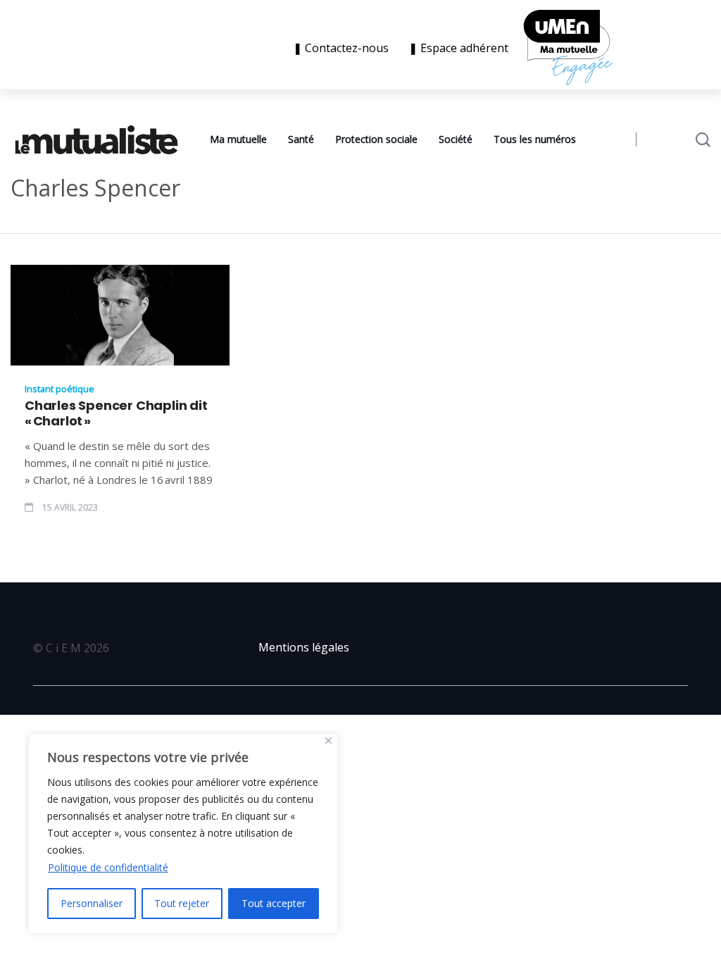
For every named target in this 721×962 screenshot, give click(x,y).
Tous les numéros (535, 139)
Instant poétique (59, 388)
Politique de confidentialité (108, 867)
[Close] (328, 740)
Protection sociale (376, 139)
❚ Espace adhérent (458, 48)
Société (455, 139)
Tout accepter (274, 903)
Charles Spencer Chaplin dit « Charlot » (116, 413)
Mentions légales (303, 647)
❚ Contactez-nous (343, 48)
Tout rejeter (181, 903)
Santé (301, 139)
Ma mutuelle (238, 139)
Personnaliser (92, 903)
